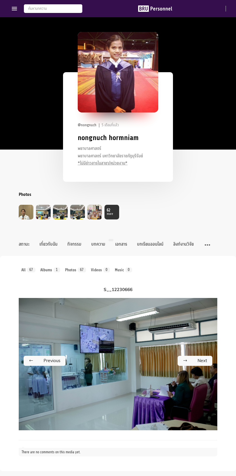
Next (202, 360)
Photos (74, 270)
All (27, 270)
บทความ (98, 244)
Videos (99, 270)
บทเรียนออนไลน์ (150, 244)
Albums (49, 270)
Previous (51, 360)
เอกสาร (121, 244)
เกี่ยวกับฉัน (48, 244)
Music (122, 270)
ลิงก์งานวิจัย (183, 244)
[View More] (207, 245)
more (110, 212)
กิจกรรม (74, 244)
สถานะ (24, 244)
